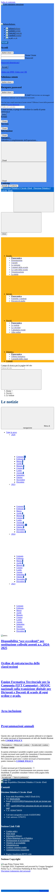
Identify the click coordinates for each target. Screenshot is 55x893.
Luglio (19, 470)
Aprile (19, 464)
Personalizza (7, 745)
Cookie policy (12, 831)
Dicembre (20, 482)
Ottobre (19, 477)
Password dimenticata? (10, 62)
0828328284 (15, 799)
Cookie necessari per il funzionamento (16, 768)
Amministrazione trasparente (17, 850)
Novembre (20, 480)
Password (29, 58)
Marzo (19, 461)
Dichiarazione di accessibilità (18, 840)
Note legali (10, 834)
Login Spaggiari (13, 105)
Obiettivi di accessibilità (15, 843)
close (4, 234)
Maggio (20, 466)
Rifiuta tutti (21, 745)
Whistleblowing (12, 845)
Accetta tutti (40, 745)
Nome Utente (30, 55)
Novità (9, 393)
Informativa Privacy (14, 836)
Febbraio (20, 459)
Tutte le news (11, 432)
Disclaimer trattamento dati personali (15, 871)
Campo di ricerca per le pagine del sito (16, 365)
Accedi (4, 42)
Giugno (20, 468)
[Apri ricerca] (34, 202)
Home (8, 391)
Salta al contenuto (8, 2)
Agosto (20, 473)
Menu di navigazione (36, 427)
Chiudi (4, 121)
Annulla (5, 186)
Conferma (13, 186)
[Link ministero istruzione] (12, 4)
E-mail (28, 95)
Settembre (20, 475)
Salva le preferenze (21, 777)
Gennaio (21, 457)
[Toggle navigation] (21, 222)
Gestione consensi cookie (16, 847)
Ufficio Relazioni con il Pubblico (19, 838)
